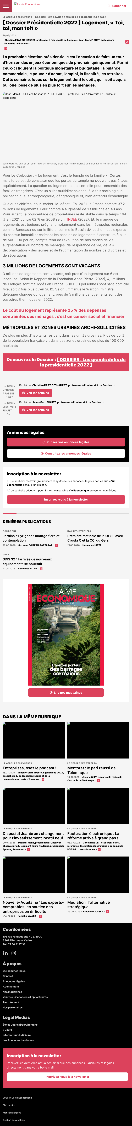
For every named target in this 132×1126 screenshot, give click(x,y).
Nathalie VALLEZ (27, 916)
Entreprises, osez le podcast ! (29, 768)
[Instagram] (13, 953)
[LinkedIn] (5, 953)
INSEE (72, 219)
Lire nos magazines (68, 692)
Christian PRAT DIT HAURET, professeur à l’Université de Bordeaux (41, 40)
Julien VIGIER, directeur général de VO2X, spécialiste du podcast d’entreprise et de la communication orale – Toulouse (33, 776)
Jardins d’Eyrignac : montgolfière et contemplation (31, 538)
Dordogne (10, 531)
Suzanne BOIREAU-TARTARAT (35, 545)
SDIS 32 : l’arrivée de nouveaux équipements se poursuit (27, 561)
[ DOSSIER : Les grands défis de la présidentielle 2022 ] (83, 362)
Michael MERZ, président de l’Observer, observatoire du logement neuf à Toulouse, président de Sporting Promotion (33, 846)
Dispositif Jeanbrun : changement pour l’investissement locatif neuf (33, 835)
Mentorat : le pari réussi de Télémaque (91, 770)
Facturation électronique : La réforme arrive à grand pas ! (93, 835)
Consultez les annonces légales (68, 453)
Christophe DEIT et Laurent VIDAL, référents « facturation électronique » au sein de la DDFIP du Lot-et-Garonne (95, 846)
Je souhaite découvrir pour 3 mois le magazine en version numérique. (64, 490)
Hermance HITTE (91, 545)
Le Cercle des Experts (17, 17)
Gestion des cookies (14, 1120)
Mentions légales (12, 1112)
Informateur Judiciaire (17, 1035)
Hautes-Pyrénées (79, 531)
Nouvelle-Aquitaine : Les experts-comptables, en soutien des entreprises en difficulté (33, 907)
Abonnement (11, 986)
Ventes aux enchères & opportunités (25, 997)
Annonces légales (14, 981)
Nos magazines (12, 991)
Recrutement (11, 1002)
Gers (6, 554)
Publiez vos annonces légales (68, 442)
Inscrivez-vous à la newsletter (66, 499)
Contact (8, 976)
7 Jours (7, 1029)
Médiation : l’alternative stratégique (88, 904)
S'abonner (119, 6)
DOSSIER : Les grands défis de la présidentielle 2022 (70, 17)
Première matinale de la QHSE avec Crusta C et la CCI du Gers (95, 538)
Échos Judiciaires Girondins (20, 1024)
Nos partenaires (13, 1007)
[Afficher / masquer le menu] (6, 6)
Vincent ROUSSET (93, 911)
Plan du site (9, 1105)
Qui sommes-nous (14, 971)
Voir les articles (37, 393)
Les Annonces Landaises (18, 1040)
